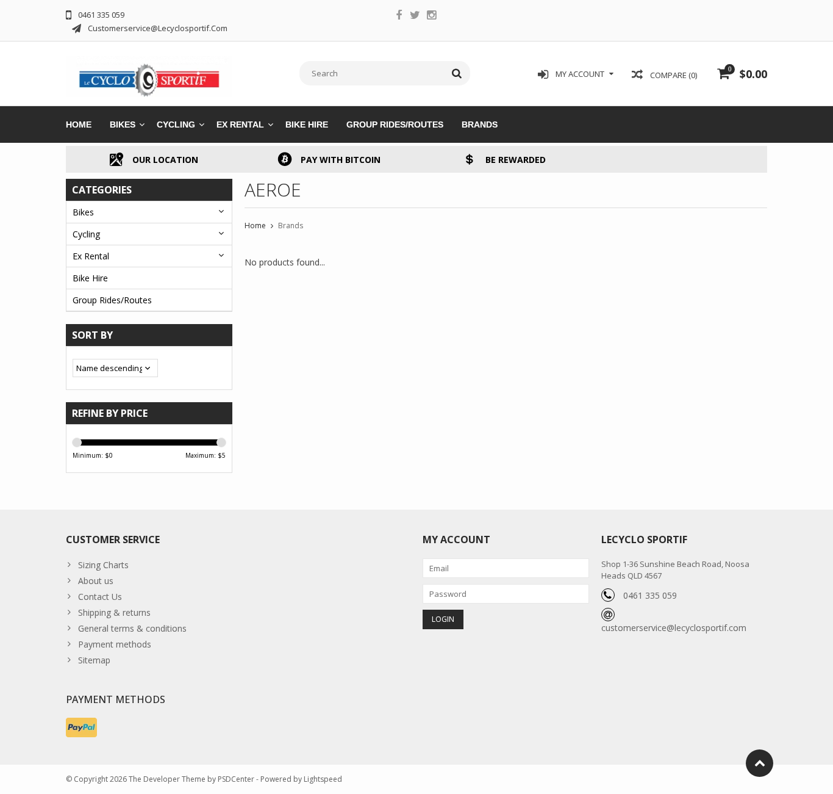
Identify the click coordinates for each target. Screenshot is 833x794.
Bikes (122, 124)
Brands (480, 124)
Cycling (176, 124)
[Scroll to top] (759, 763)
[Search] (457, 73)
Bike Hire (306, 124)
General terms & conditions (132, 628)
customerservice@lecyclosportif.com (673, 627)
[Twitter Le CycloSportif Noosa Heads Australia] (415, 16)
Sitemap (94, 660)
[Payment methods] (81, 727)
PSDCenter (236, 779)
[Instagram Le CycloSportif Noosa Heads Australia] (431, 16)
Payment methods (114, 644)
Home (78, 124)
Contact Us (100, 596)
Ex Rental (240, 124)
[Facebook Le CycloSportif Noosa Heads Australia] (399, 16)
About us (95, 580)
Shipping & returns (114, 612)
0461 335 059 (650, 595)
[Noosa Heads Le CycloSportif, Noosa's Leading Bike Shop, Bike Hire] (149, 72)
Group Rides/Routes (394, 124)
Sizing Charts (103, 565)
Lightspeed (323, 779)
